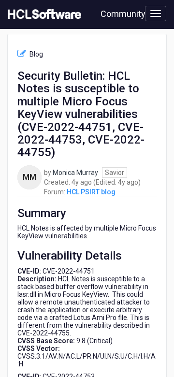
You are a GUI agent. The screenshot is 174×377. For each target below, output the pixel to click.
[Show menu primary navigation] (155, 13)
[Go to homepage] (42, 14)
